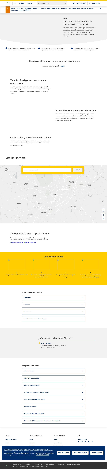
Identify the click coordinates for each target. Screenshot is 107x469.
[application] (53, 194)
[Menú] (13, 3)
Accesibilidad (60, 464)
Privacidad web (38, 464)
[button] (103, 209)
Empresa (29, 3)
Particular (21, 3)
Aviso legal (27, 464)
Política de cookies (16, 464)
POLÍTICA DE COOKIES (42, 455)
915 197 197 (46, 343)
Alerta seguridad (49, 464)
